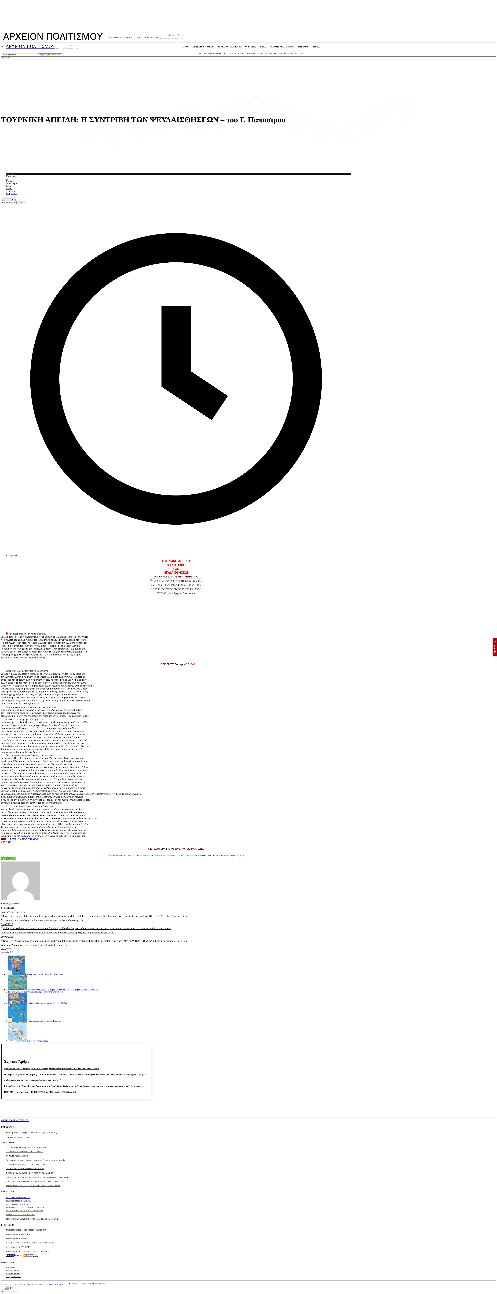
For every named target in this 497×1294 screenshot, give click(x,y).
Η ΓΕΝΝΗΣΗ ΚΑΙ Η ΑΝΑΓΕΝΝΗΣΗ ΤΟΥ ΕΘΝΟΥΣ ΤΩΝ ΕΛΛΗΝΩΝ (29, 1173)
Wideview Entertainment (55, 1284)
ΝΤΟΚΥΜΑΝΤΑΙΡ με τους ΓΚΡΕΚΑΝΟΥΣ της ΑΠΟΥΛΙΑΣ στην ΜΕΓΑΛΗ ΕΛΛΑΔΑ (34, 1181)
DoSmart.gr (32, 1284)
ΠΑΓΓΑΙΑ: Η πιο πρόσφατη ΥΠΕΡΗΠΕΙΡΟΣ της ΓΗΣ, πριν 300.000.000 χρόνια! (40, 1092)
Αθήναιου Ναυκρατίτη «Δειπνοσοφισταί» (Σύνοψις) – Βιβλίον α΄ (32, 1080)
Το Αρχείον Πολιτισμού (13, 1277)
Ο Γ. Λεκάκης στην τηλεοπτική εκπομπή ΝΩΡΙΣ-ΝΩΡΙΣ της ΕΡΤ (26, 1147)
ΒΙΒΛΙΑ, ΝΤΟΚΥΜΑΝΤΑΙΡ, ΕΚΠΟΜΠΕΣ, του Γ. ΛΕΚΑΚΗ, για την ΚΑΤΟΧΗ (32, 1219)
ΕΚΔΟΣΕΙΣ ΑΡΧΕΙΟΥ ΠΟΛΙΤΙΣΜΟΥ (18, 1201)
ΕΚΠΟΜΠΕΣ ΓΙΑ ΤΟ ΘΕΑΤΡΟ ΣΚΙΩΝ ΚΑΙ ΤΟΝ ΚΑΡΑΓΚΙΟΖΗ (28, 1251)
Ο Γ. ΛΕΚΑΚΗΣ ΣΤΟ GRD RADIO (18, 1247)
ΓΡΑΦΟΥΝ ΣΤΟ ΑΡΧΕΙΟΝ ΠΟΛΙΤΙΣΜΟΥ (20, 1215)
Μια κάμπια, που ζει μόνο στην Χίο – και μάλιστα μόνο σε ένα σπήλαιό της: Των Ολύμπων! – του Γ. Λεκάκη (51, 1069)
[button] (3, 47)
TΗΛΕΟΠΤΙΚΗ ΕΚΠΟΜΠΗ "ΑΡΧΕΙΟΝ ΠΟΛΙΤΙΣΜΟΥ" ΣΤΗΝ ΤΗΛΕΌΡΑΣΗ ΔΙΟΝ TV (35, 1160)
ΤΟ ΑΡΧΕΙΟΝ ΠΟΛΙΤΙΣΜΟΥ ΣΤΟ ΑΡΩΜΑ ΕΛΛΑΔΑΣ (24, 1152)
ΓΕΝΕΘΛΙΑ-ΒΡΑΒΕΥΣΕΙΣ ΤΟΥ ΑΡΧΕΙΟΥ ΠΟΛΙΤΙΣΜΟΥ (25, 1207)
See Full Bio (7, 907)
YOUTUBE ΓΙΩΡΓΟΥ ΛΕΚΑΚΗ (17, 1156)
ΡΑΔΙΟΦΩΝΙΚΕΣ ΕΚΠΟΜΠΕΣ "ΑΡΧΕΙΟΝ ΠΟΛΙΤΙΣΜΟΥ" (26, 1230)
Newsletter (495, 647)
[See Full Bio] (15, 907)
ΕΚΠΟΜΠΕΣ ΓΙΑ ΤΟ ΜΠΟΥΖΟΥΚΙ (18, 1234)
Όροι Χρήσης (10, 1267)
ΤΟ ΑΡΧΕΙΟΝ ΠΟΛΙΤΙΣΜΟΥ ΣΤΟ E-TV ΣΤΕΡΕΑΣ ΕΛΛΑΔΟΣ (27, 1164)
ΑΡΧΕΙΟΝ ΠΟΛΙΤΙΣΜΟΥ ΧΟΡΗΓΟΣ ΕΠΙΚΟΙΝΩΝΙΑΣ (24, 1210)
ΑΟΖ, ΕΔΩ (190, 664)
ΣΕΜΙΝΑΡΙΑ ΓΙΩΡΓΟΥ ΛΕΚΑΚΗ (17, 1204)
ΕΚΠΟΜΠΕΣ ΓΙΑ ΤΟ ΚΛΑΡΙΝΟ (17, 1238)
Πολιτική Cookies (12, 1270)
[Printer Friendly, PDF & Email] (8, 859)
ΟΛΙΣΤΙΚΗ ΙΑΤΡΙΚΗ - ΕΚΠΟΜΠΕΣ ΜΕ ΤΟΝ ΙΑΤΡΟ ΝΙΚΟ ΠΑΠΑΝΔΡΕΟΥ (31, 1243)
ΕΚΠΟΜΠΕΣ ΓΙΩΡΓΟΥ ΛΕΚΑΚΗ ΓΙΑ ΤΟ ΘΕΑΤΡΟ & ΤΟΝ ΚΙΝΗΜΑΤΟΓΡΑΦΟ (33, 1185)
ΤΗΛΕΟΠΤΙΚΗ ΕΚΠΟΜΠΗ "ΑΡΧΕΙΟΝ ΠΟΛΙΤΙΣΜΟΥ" (25, 1169)
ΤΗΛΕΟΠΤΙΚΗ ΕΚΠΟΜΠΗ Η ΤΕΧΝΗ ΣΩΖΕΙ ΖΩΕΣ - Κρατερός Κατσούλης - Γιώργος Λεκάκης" (37, 1177)
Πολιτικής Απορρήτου (13, 1273)
